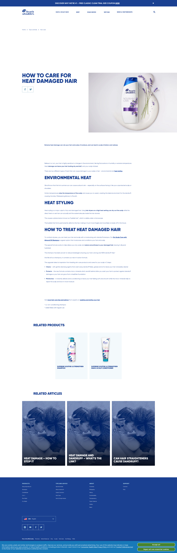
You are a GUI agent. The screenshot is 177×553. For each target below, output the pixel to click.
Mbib (73, 539)
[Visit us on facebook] (35, 527)
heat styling (118, 171)
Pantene (37, 539)
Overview (91, 486)
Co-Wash (24, 501)
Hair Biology (68, 539)
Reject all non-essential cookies (156, 549)
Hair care (43, 29)
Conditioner (25, 492)
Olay (52, 539)
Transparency (92, 498)
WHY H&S (107, 12)
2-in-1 (23, 495)
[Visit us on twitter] (41, 527)
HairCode (61, 539)
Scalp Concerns (60, 492)
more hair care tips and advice (58, 300)
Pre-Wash (24, 498)
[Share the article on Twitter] (30, 89)
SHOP (77, 12)
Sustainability (92, 495)
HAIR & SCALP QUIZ (62, 12)
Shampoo (24, 489)
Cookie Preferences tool (124, 547)
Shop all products (26, 486)
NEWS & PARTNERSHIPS (124, 12)
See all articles (59, 486)
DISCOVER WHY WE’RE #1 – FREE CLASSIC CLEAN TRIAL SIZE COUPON (87, 3)
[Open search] (154, 12)
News (90, 507)
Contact (125, 486)
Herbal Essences (45, 539)
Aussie (55, 539)
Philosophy (92, 489)
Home (24, 29)
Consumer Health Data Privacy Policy (94, 547)
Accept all (156, 545)
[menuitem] (62, 12)
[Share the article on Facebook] (25, 89)
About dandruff (60, 489)
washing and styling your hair (90, 300)
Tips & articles (33, 29)
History (91, 492)
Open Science (93, 501)
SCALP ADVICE (91, 12)
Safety (91, 504)
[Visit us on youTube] (30, 527)
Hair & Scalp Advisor (61, 498)
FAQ (124, 489)
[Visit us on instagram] (25, 527)
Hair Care (58, 495)
